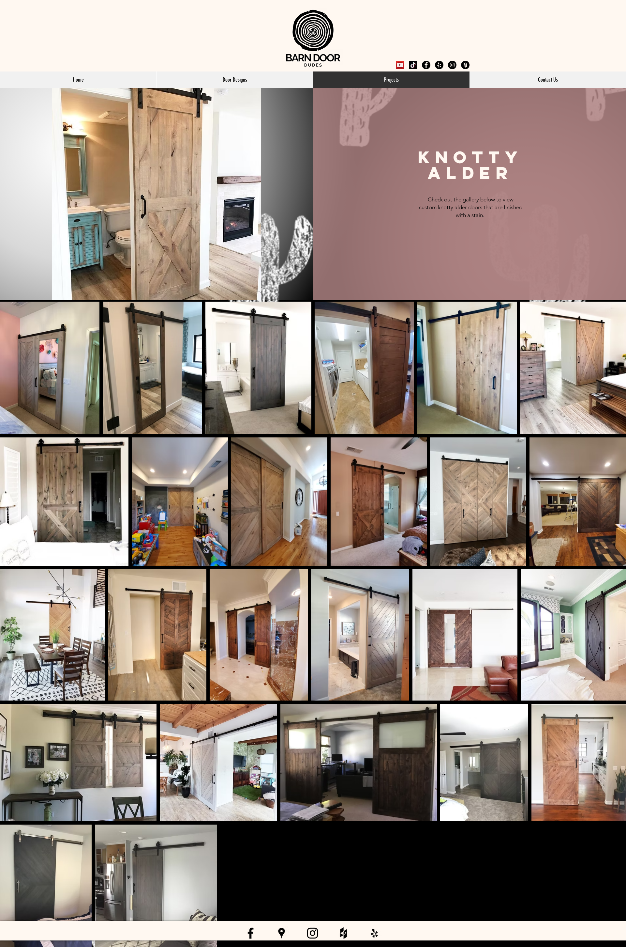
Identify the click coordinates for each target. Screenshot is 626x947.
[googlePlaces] (439, 65)
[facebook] (426, 65)
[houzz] (465, 65)
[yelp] (374, 933)
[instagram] (452, 65)
